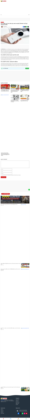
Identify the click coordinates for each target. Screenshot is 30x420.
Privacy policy (2, 413)
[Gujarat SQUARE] (3, 1)
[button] (1, 15)
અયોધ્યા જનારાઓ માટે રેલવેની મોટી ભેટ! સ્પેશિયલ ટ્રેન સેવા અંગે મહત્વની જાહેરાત (25, 91)
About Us (2, 409)
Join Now (27, 68)
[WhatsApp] (26, 419)
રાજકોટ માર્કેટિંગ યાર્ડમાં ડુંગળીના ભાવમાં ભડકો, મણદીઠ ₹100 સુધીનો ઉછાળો (9, 204)
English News (17, 403)
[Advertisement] (15, 8)
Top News (17, 404)
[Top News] (10, 419)
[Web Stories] (18, 419)
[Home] (3, 419)
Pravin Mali (5, 26)
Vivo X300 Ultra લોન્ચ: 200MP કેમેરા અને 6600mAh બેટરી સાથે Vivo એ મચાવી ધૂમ (15, 101)
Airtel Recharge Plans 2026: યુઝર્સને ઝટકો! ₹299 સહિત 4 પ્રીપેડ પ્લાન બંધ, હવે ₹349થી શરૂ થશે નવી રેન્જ (5, 90)
